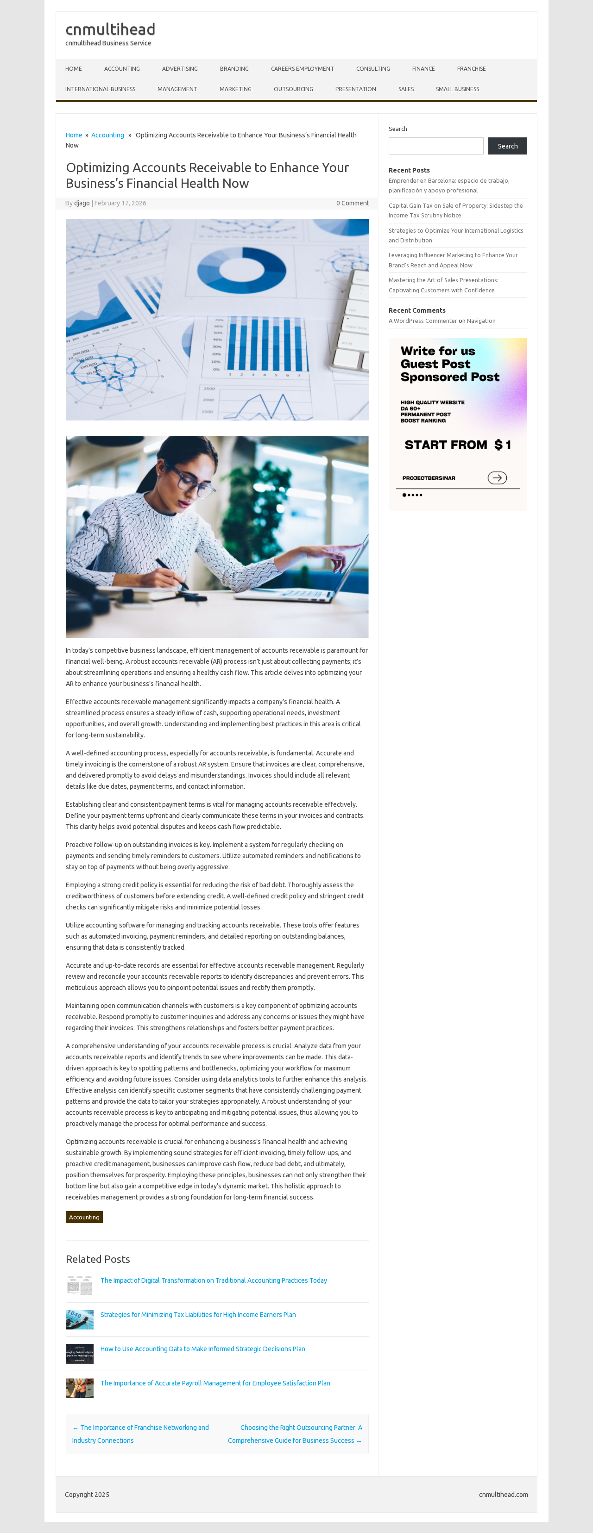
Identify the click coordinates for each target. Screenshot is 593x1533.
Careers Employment (302, 69)
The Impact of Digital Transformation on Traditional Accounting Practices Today (214, 1280)
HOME (73, 69)
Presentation (355, 89)
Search (398, 128)
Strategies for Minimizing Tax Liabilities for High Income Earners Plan (198, 1314)
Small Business (457, 89)
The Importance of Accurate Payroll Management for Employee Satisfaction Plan (215, 1383)
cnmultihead (110, 28)
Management (177, 89)
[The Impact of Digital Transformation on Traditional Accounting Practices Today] (80, 1299)
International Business (100, 89)
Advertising (180, 69)
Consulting (373, 69)
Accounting (122, 69)
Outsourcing (293, 89)
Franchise (471, 69)
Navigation (481, 320)
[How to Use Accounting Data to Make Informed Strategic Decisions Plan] (80, 1368)
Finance (423, 69)
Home (74, 135)
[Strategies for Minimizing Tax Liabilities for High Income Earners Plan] (80, 1333)
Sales (406, 89)
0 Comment (352, 203)
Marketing (236, 89)
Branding (234, 69)
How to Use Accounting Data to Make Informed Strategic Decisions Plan (203, 1349)
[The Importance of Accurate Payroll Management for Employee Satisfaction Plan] (80, 1402)
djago (82, 203)
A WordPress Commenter (423, 320)
